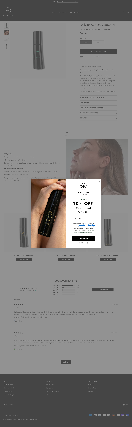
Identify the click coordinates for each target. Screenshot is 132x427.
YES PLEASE (83, 238)
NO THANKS (83, 243)
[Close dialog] (99, 181)
